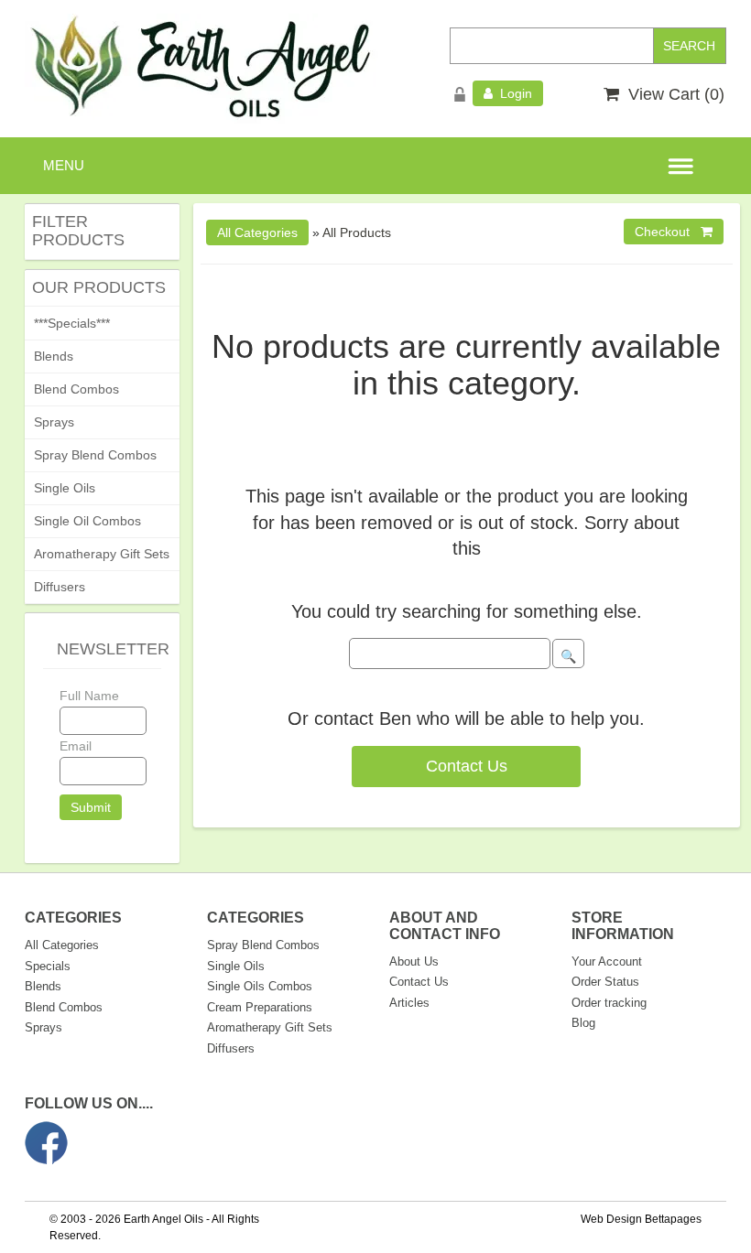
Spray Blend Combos (95, 455)
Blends (53, 356)
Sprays (54, 422)
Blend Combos (76, 389)
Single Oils (64, 488)
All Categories (62, 945)
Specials (48, 966)
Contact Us (466, 766)
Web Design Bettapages (641, 1219)
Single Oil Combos (87, 520)
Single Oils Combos (259, 986)
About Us (414, 961)
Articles (409, 1003)
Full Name (89, 695)
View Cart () (671, 94)
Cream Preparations (259, 1007)
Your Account (606, 961)
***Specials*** (72, 323)
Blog (583, 1023)
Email (76, 746)
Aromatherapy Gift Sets (101, 553)
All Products (356, 232)
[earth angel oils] (201, 67)
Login (512, 93)
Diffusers (59, 586)
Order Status (605, 981)
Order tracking (609, 1003)
